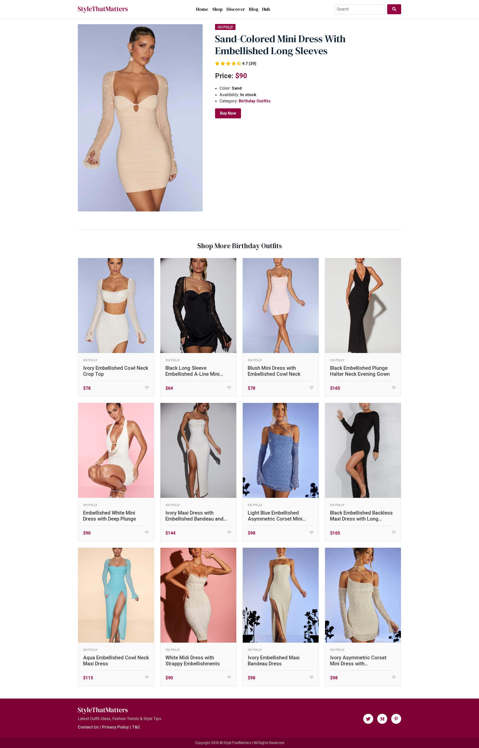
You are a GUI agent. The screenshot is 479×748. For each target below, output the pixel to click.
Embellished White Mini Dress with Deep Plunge (109, 516)
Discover (236, 9)
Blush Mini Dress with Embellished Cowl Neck (274, 371)
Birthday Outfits (254, 100)
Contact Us (88, 727)
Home (202, 9)
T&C (136, 727)
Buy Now (228, 113)
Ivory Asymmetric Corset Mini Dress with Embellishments (358, 661)
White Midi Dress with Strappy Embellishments (192, 661)
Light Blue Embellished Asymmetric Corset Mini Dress (275, 516)
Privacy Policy (115, 727)
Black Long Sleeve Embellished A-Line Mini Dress (192, 371)
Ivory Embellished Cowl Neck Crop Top (115, 371)
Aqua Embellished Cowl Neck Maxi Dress (116, 661)
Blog (253, 9)
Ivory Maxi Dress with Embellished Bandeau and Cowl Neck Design (194, 516)
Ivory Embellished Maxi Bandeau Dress (274, 661)
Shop (217, 9)
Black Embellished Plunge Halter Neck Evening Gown (360, 371)
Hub (266, 9)
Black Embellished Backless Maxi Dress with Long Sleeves (361, 516)
